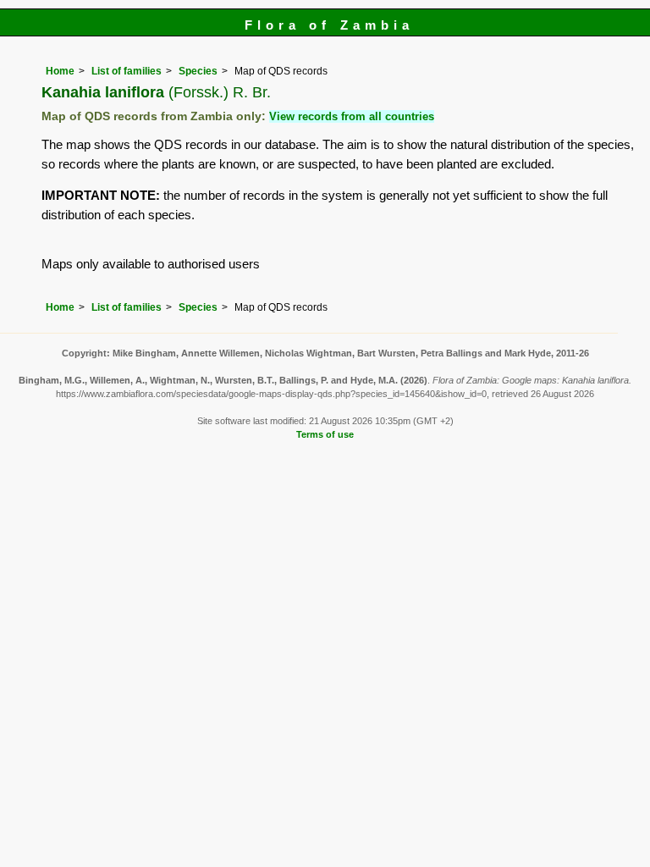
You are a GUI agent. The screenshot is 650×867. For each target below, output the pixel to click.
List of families (126, 71)
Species (198, 71)
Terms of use (325, 434)
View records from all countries (351, 116)
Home (60, 71)
